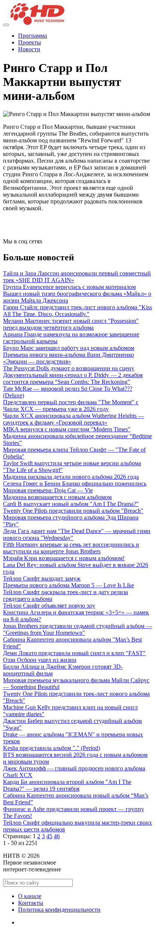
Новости (29, 49)
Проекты (29, 42)
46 (57, 836)
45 (49, 836)
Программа (32, 35)
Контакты (30, 903)
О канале (29, 896)
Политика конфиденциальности (59, 909)
